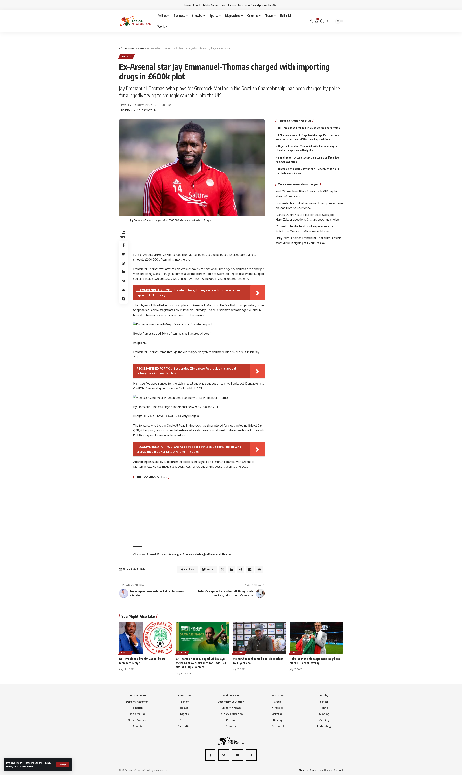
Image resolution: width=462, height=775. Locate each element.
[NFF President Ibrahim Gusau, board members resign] (145, 638)
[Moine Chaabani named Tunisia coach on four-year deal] (259, 638)
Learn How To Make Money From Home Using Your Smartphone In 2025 (231, 5)
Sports (126, 56)
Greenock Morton (193, 554)
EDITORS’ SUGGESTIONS (151, 477)
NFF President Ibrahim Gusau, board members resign (309, 127)
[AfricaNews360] (135, 21)
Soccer (182, 653)
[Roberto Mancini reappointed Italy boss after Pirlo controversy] (316, 638)
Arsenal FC (153, 554)
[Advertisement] (231, 32)
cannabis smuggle (171, 554)
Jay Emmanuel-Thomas (217, 554)
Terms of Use (26, 766)
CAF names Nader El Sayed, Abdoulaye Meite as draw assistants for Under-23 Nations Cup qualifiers (201, 663)
